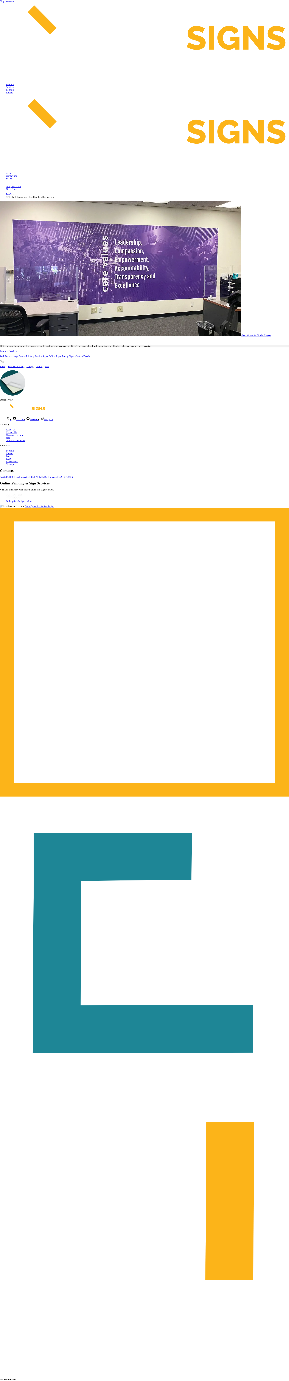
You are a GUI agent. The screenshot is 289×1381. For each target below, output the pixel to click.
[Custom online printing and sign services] (14, 498)
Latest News (12, 461)
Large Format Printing (23, 356)
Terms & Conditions (15, 440)
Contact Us (11, 176)
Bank (2, 366)
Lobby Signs (68, 356)
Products (10, 84)
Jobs (8, 437)
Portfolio (10, 90)
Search (9, 178)
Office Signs (55, 356)
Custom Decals (82, 356)
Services (10, 87)
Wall (47, 366)
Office (39, 366)
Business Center (15, 366)
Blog (8, 456)
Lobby (29, 366)
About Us (10, 173)
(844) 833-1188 (13, 186)
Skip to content (7, 1)
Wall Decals (5, 356)
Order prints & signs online (19, 501)
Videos (9, 92)
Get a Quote (12, 189)
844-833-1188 (6, 477)
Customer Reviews (15, 435)
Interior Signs (41, 356)
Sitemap (10, 464)
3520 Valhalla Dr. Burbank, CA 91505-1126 (52, 477)
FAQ (8, 459)
